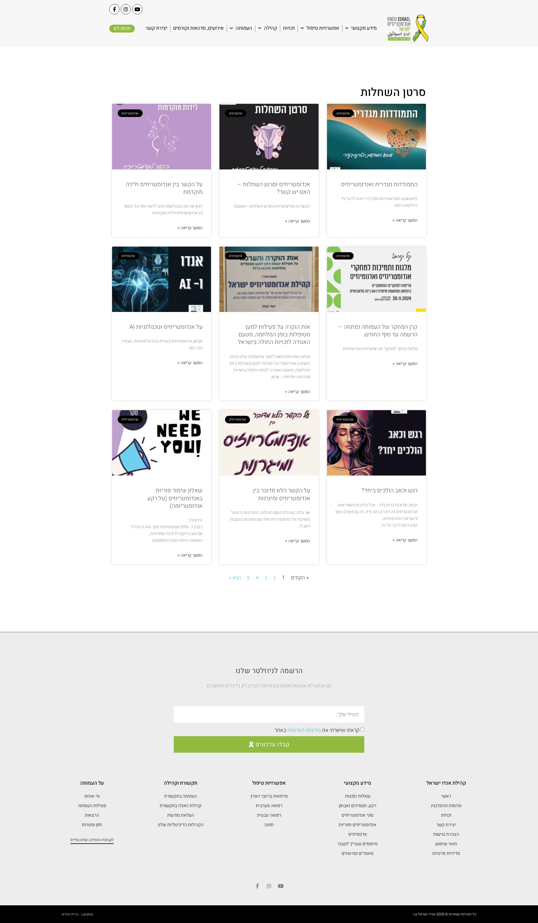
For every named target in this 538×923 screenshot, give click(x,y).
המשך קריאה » (405, 220)
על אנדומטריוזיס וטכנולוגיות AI (166, 327)
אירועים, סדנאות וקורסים (198, 28)
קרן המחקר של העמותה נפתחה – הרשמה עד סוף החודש (378, 331)
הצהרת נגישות (446, 834)
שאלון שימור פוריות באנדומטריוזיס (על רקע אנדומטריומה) (175, 498)
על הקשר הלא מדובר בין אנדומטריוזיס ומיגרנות (281, 494)
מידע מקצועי (364, 28)
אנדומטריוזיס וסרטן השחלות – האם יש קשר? (274, 188)
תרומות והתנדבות (446, 805)
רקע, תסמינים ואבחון (357, 805)
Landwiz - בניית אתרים (77, 914)
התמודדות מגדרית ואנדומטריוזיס (379, 184)
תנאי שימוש (446, 844)
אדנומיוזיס (357, 834)
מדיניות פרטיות (446, 853)
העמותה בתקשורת (180, 796)
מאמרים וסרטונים (358, 853)
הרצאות (92, 815)
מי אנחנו (92, 796)
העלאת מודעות (180, 815)
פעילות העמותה (92, 805)
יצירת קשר (156, 28)
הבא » (235, 577)
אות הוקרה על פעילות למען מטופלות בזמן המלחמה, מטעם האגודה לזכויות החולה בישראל (274, 335)
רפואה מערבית (269, 805)
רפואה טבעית (269, 815)
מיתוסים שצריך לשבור (357, 844)
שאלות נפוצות (357, 796)
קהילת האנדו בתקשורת (180, 805)
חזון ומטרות (92, 824)
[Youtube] (137, 9)
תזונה (269, 824)
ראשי (446, 796)
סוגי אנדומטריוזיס (358, 815)
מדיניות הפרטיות (304, 730)
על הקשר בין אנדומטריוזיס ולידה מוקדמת (164, 188)
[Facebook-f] (114, 9)
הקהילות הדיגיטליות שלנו (180, 824)
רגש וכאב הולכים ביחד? (389, 490)
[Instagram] (126, 9)
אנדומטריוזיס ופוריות (357, 824)
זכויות (289, 28)
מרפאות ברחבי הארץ (269, 796)
